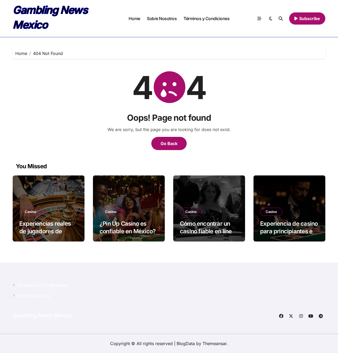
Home (134, 18)
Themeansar (215, 343)
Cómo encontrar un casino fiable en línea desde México (207, 231)
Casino (30, 212)
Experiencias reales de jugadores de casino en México (45, 231)
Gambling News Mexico (42, 315)
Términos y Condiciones (206, 18)
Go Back (169, 143)
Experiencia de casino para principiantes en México (289, 231)
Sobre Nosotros (162, 18)
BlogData (186, 343)
